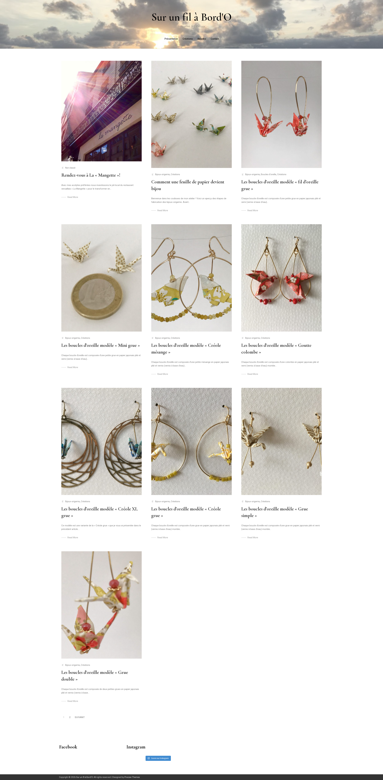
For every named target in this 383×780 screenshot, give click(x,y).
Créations (188, 38)
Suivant (80, 717)
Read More (72, 197)
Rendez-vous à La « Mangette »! (90, 175)
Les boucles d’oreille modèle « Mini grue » (100, 345)
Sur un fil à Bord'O (191, 17)
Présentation (171, 38)
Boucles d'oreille (268, 174)
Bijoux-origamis (162, 174)
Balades (201, 38)
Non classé (70, 168)
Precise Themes (132, 777)
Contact (215, 38)
